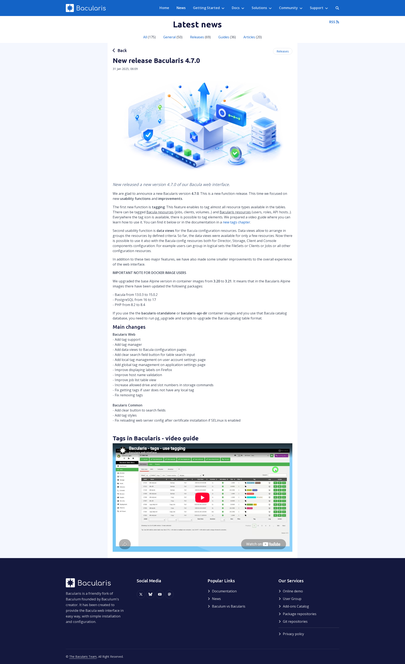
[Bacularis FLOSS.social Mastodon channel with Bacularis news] (169, 594)
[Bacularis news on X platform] (141, 594)
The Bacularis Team (83, 657)
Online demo (293, 591)
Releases (197, 37)
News (216, 598)
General (169, 37)
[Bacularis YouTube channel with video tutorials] (160, 594)
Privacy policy (293, 634)
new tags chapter (236, 222)
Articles (249, 37)
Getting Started (206, 7)
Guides (223, 37)
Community (288, 7)
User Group (292, 598)
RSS (332, 22)
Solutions (259, 7)
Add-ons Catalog (296, 606)
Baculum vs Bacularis (228, 606)
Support (316, 7)
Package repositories (299, 614)
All (145, 37)
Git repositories (295, 621)
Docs (236, 7)
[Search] (337, 8)
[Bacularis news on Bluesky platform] (150, 594)
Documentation (224, 591)
